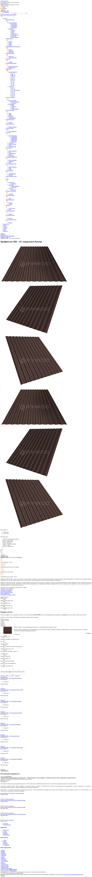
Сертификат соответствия (6, 589)
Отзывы (5, 832)
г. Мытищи (3, 858)
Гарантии (5, 843)
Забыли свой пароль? (11, 14)
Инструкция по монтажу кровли (8, 594)
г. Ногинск (3, 863)
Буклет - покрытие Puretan (7, 592)
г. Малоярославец (5, 867)
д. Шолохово (3, 855)
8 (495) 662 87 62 (4, 1)
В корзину (3, 688)
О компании (6, 830)
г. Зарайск (3, 852)
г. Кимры (3, 857)
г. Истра (2, 862)
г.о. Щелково (3, 859)
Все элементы (4, 781)
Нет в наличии (10, 799)
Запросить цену (4, 556)
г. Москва (3, 850)
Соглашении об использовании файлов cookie (72, 874)
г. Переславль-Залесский (6, 868)
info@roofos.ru (13, 870)
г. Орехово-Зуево (4, 866)
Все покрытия (4, 677)
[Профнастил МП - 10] (13, 674)
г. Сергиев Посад (4, 861)
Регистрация (3, 14)
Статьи (4, 840)
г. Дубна (2, 856)
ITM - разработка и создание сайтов (15, 873)
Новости (5, 842)
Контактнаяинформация (6, 11)
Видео (4, 841)
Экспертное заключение (6, 591)
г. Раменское (3, 853)
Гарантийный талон (5, 593)
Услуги (74, 777)
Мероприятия (6, 834)
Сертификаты (6, 845)
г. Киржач (3, 851)
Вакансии (5, 833)
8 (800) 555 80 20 (4, 3)
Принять (2, 875)
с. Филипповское (4, 864)
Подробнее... (88, 633)
